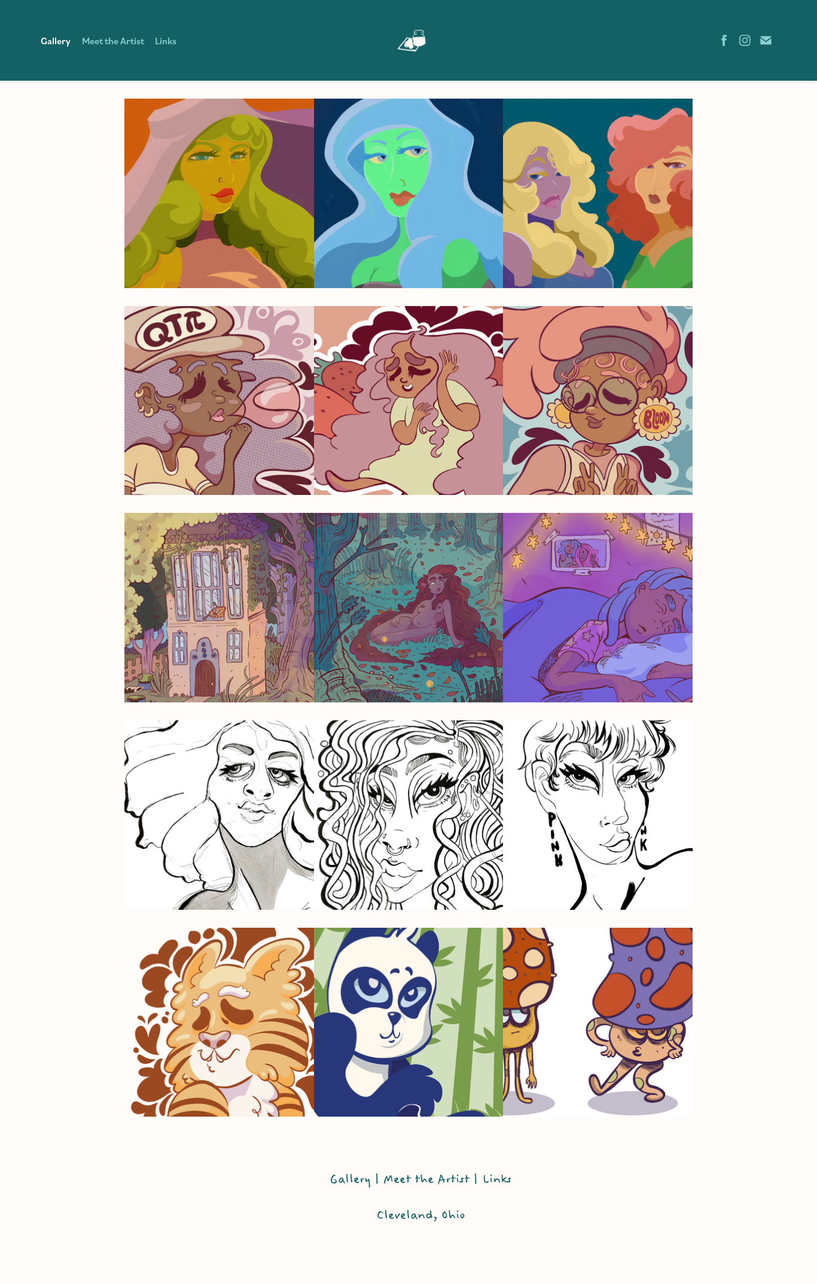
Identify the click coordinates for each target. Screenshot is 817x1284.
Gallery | (355, 1179)
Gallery (56, 41)
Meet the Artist (113, 41)
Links (165, 41)
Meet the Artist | (432, 1179)
